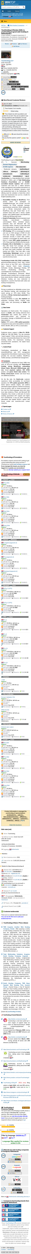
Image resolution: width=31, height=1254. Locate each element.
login (22, 820)
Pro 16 (6, 648)
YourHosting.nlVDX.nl (15, 1214)
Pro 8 (5, 634)
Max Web (6, 497)
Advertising (11, 1249)
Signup (17, 11)
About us (5, 411)
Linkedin (14, 1252)
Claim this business (15, 825)
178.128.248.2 (8, 871)
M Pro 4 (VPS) (8, 602)
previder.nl (25, 903)
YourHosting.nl (10, 1223)
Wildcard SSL (5, 710)
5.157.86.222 (18, 879)
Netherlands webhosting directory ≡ (19, 1196)
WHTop (3, 25)
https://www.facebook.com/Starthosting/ (14, 1061)
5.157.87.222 (18, 876)
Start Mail (6, 771)
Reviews (26, 1107)
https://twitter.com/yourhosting (16, 1019)
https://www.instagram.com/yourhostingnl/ (15, 1092)
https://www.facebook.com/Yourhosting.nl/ (15, 1049)
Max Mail (6, 742)
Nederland (4, 899)
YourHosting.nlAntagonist (15, 1205)
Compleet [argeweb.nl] (10, 542)
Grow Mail (7, 785)
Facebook (2, 1252)
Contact (3, 1249)
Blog (8, 1252)
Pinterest (11, 1252)
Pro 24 (6, 662)
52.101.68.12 (7, 885)
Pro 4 (5, 620)
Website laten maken (7, 727)
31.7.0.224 (13, 891)
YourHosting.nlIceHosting (15, 1219)
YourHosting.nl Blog (9, 1082)
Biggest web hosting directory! (12, 4)
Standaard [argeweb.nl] (10, 571)
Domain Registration (10, 164)
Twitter (5, 1252)
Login (9, 11)
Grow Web (7, 525)
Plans (27, 474)
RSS (17, 1252)
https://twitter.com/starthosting (16, 1037)
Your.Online (19, 160)
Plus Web (6, 483)
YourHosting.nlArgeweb (15, 1210)
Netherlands (15, 849)
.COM (3, 680)
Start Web (6, 511)
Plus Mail (6, 757)
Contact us (6, 409)
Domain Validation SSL (8, 697)
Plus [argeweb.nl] (9, 557)
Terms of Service (8, 414)
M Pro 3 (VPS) (8, 588)
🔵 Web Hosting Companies (16, 25)
